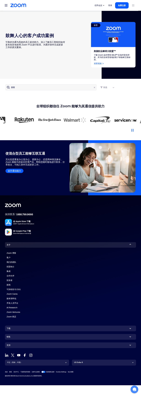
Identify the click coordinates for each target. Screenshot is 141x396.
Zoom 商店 (11, 316)
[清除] (94, 87)
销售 (8, 337)
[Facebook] (24, 355)
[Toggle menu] (6, 5)
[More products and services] (133, 5)
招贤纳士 (10, 266)
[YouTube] (18, 355)
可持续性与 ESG (14, 289)
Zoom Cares (12, 294)
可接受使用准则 (25, 372)
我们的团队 (11, 262)
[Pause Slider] (132, 129)
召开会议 (98, 5)
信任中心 (16, 372)
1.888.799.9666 (24, 214)
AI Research (12, 307)
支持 (8, 346)
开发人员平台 (12, 303)
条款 (6, 372)
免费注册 (122, 5)
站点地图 (70, 372)
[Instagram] (30, 355)
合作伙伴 (10, 276)
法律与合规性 (36, 372)
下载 (8, 328)
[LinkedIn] (6, 355)
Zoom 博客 (11, 253)
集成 (8, 271)
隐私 (10, 372)
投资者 (9, 280)
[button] (134, 389)
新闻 (8, 285)
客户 (8, 257)
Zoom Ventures (13, 312)
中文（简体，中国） (14, 362)
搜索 (13, 87)
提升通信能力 (14, 170)
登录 (110, 5)
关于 (8, 245)
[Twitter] (12, 355)
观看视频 (98, 63)
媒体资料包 (11, 298)
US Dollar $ (78, 362)
